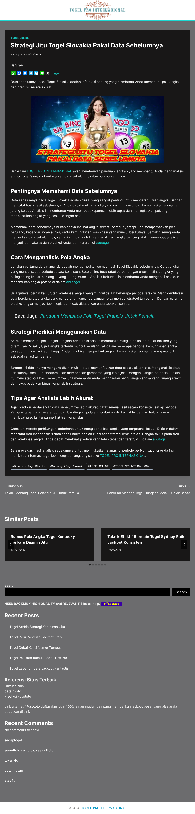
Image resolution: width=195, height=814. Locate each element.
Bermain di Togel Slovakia (29, 466)
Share (55, 74)
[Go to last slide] (11, 544)
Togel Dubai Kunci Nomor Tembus (36, 647)
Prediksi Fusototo (18, 696)
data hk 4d (13, 691)
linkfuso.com (14, 686)
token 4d (11, 760)
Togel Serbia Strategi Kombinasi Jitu (37, 627)
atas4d (10, 780)
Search (10, 585)
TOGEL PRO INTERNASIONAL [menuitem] (49, 171)
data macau (14, 770)
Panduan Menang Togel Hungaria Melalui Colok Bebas (148, 490)
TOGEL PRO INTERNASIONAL (132, 466)
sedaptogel (13, 740)
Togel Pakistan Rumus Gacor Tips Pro (38, 658)
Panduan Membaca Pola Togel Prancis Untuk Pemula (97, 316)
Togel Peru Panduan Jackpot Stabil (36, 637)
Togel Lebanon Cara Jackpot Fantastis (39, 668)
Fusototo (33, 706)
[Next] (184, 544)
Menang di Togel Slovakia (66, 466)
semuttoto (12, 750)
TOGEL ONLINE (20, 37)
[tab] (90, 565)
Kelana (18, 54)
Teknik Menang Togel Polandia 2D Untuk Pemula (42, 490)
